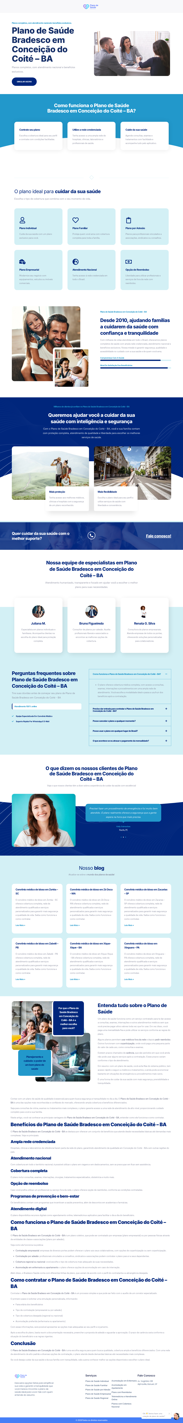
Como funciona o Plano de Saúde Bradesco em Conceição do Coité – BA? (127, 674)
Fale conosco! (158, 536)
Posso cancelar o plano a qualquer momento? (114, 721)
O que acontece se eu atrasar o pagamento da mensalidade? (121, 741)
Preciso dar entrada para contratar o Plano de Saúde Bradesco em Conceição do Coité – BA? (123, 710)
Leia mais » (20, 925)
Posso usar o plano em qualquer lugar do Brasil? (115, 731)
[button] (130, 674)
